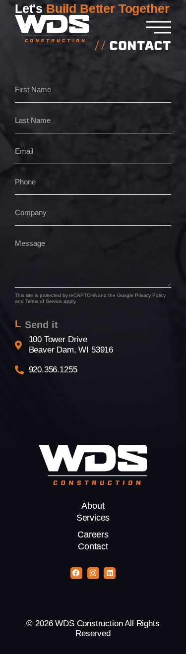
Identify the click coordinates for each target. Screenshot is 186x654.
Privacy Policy (150, 295)
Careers (93, 534)
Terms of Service (43, 301)
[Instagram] (93, 573)
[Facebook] (76, 573)
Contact (93, 546)
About (92, 506)
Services (93, 518)
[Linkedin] (110, 573)
